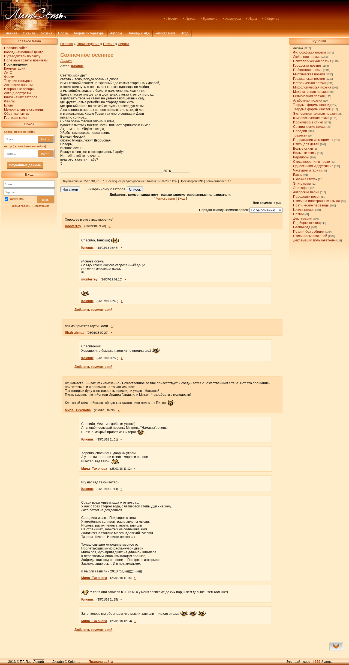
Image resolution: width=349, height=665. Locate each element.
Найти (45, 139)
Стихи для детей (306, 144)
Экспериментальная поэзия (315, 114)
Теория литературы (89, 33)
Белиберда (302, 227)
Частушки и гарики (307, 170)
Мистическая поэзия (309, 74)
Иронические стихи (308, 122)
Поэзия (46, 33)
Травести (300, 135)
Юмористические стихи (311, 118)
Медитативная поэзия (310, 92)
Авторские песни (306, 192)
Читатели (70, 189)
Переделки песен (306, 197)
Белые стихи (303, 148)
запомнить (17, 198)
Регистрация (165, 33)
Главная (10, 33)
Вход (45, 199)
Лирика (298, 48)
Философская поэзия (309, 52)
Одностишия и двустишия (313, 166)
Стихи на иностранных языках (317, 201)
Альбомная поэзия (307, 100)
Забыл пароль (20, 205)
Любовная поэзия (307, 57)
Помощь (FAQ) (139, 33)
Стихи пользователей (310, 236)
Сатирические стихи (309, 127)
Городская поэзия (307, 65)
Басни (298, 175)
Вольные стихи (305, 153)
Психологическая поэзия (312, 61)
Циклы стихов (303, 210)
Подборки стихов (306, 223)
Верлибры (301, 157)
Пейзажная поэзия (308, 70)
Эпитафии (301, 188)
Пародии (300, 131)
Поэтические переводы (311, 205)
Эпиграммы (302, 183)
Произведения (88, 44)
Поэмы (298, 214)
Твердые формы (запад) (312, 105)
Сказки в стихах (305, 179)
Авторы (116, 33)
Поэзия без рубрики (308, 232)
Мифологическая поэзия (312, 87)
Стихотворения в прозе (311, 162)
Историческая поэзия (310, 83)
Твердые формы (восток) (312, 109)
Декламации (302, 218)
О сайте (29, 33)
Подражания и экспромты (313, 140)
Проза (63, 33)
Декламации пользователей (315, 240)
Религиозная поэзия (309, 96)
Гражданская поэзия (309, 79)
